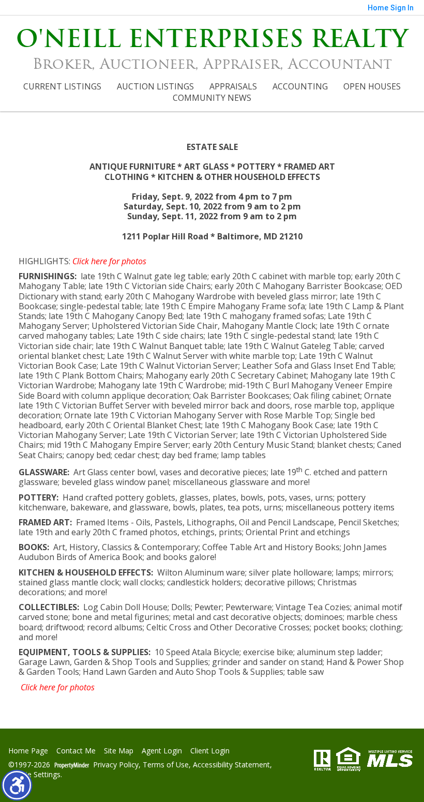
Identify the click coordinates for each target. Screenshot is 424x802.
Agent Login (162, 751)
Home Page (28, 751)
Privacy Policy (116, 765)
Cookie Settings (34, 774)
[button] (17, 785)
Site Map (118, 751)
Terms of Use (166, 765)
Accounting (300, 86)
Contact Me (76, 751)
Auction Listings (155, 86)
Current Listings (62, 86)
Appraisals (233, 86)
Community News (212, 97)
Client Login (210, 751)
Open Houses (372, 86)
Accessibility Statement (231, 765)
